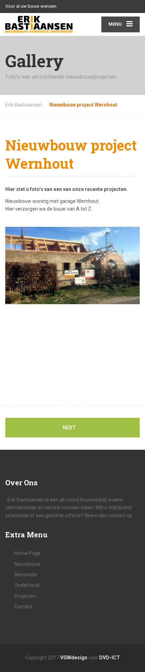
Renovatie (25, 574)
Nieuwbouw (27, 564)
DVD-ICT (109, 657)
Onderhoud (26, 585)
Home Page (27, 553)
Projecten (25, 596)
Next (70, 427)
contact (117, 515)
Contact (23, 606)
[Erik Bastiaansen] (38, 24)
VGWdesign (73, 657)
